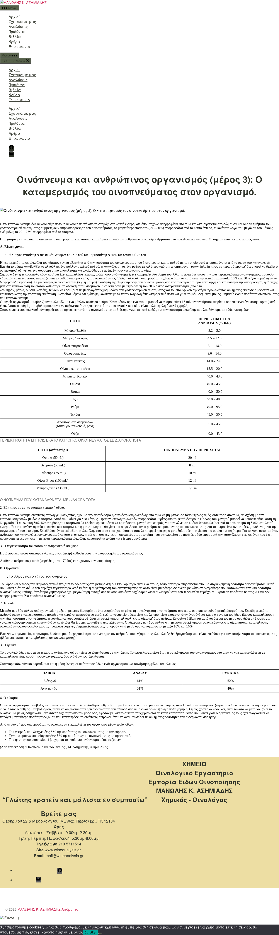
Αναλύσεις (18, 26)
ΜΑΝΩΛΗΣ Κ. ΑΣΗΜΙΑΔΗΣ (39, 909)
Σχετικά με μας (22, 21)
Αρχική (14, 16)
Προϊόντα (17, 31)
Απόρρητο (69, 909)
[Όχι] (100, 933)
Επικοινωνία (19, 46)
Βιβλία (15, 36)
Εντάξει (90, 932)
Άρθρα (14, 41)
